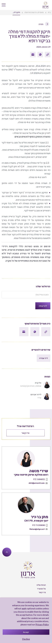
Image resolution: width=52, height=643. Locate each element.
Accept (26, 632)
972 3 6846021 (39, 479)
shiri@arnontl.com (37, 483)
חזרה (41, 24)
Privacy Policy (42, 624)
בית (49, 12)
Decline (26, 639)
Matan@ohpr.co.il (37, 529)
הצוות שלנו (41, 585)
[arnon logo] (45, 4)
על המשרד (41, 588)
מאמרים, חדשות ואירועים (34, 12)
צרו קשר (25, 433)
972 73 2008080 (38, 525)
